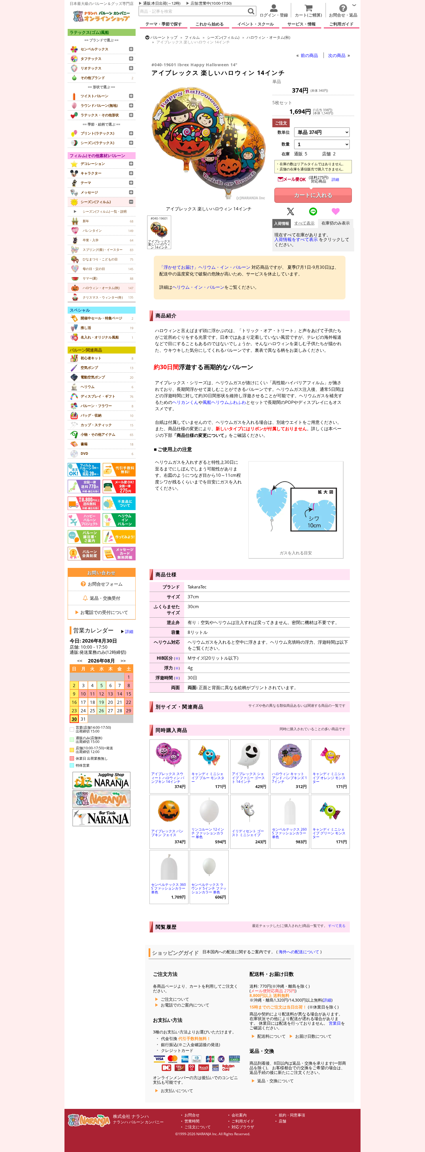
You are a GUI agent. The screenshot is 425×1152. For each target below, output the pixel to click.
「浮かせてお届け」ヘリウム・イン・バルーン (204, 267)
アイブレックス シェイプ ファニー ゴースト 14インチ (248, 777)
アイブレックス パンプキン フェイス (167, 833)
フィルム (192, 37)
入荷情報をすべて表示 (296, 239)
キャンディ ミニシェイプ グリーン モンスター (329, 833)
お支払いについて (177, 1090)
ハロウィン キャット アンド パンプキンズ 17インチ (289, 777)
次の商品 (337, 55)
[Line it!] (313, 214)
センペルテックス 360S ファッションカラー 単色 (168, 888)
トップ (164, 37)
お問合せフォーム (105, 584)
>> (123, 660)
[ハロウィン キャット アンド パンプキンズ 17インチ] (290, 755)
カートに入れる (313, 195)
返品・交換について (275, 1080)
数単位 (284, 132)
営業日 (335, 1023)
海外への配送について (299, 951)
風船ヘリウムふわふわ (224, 402)
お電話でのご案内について (185, 1005)
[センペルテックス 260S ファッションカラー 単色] (290, 810)
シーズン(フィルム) (223, 37)
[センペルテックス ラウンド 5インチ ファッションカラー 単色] (209, 865)
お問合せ (191, 1115)
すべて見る (336, 925)
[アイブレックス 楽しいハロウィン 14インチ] (209, 199)
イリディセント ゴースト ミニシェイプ (248, 833)
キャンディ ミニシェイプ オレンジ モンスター (329, 777)
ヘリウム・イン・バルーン (198, 287)
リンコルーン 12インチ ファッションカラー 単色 (207, 833)
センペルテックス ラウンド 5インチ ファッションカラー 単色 (208, 888)
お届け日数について (313, 1036)
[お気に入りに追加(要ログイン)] (335, 214)
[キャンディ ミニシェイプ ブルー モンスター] (209, 755)
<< (79, 660)
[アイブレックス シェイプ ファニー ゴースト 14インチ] (249, 755)
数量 (286, 144)
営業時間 (191, 1121)
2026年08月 (102, 660)
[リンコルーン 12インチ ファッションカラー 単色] (209, 810)
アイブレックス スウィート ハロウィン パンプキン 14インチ (167, 777)
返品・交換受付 (104, 598)
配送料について (271, 1036)
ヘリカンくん (185, 402)
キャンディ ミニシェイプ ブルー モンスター (207, 777)
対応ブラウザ (243, 1127)
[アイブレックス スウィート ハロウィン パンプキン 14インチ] (169, 755)
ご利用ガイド (243, 1121)
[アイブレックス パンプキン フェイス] (169, 810)
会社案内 (239, 1115)
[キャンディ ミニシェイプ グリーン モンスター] (330, 810)
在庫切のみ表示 (335, 223)
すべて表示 (304, 223)
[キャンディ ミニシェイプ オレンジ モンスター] (330, 755)
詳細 (129, 631)
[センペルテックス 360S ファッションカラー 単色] (169, 865)
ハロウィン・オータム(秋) (268, 37)
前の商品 (310, 55)
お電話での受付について (101, 612)
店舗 (194, 3)
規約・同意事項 (292, 1115)
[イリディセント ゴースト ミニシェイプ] (249, 810)
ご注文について (175, 999)
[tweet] (290, 214)
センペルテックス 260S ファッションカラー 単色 (289, 833)
